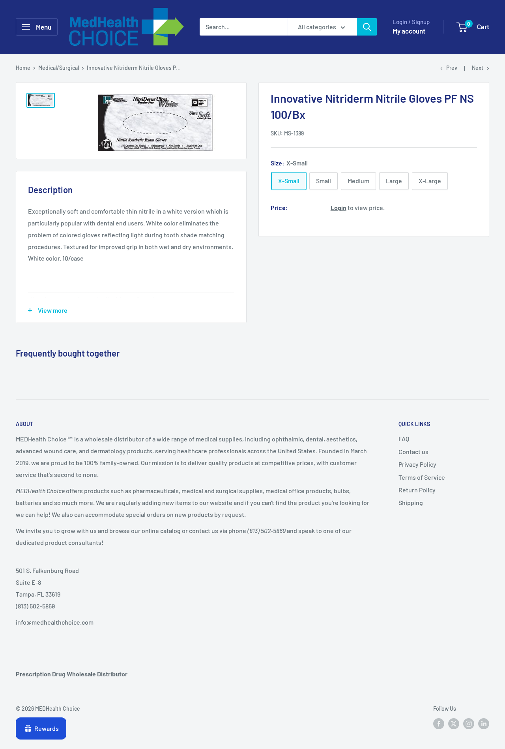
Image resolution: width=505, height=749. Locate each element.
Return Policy (417, 490)
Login (338, 207)
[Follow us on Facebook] (438, 723)
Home (23, 67)
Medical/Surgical (58, 67)
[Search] (367, 27)
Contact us (413, 451)
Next (477, 67)
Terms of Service (421, 477)
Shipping (410, 502)
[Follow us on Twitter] (453, 723)
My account (409, 31)
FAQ (403, 438)
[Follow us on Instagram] (468, 723)
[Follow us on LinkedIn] (483, 723)
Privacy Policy (417, 464)
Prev (451, 67)
